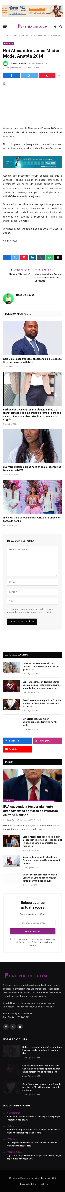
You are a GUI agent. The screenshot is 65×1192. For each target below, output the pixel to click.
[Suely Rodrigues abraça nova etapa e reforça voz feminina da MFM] (32, 446)
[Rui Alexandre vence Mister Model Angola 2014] (32, 101)
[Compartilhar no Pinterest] (47, 75)
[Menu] (5, 26)
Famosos (8, 43)
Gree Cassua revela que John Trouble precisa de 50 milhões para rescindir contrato (42, 703)
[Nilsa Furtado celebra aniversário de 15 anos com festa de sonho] (32, 496)
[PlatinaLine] (32, 26)
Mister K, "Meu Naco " (19, 274)
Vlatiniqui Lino (13, 1113)
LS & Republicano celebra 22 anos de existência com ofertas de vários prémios (31, 1144)
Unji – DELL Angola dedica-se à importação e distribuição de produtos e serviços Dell (34, 1157)
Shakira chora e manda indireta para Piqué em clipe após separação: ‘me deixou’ (33, 1118)
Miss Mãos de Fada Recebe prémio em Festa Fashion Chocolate (48, 277)
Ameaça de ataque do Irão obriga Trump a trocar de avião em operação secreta (42, 860)
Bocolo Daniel (13, 1152)
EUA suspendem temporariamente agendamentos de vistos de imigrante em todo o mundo (30, 811)
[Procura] (60, 26)
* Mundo (8, 800)
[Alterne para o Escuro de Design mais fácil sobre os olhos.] (55, 26)
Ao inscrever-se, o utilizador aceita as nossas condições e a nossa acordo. (34, 942)
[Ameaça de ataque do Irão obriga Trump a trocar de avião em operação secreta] (11, 861)
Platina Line (45, 1178)
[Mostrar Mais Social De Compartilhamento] (59, 75)
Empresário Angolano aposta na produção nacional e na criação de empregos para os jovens (33, 1131)
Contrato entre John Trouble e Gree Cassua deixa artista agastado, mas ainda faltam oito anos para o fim (42, 685)
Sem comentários (13, 68)
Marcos (10, 1139)
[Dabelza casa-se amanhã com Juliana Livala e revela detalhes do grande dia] (11, 667)
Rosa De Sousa (19, 63)
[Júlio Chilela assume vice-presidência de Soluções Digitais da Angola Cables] (32, 338)
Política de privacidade (42, 942)
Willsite (44, 1184)
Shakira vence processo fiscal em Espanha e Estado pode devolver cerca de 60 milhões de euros (40, 877)
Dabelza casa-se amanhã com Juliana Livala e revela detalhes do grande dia (40, 666)
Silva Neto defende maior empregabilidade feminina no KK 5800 (40, 722)
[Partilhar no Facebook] (11, 75)
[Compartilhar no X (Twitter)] (29, 75)
